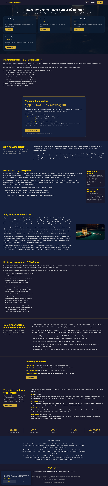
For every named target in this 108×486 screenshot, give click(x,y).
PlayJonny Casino (15, 2)
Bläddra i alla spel (10, 405)
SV (87, 2)
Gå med (100, 2)
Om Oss (73, 471)
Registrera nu (10, 47)
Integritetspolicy (37, 471)
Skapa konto (31, 377)
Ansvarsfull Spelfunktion (62, 471)
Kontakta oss (44, 29)
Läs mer (9, 29)
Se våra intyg (78, 29)
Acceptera (9, 481)
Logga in (93, 2)
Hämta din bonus (32, 130)
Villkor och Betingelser (49, 471)
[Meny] (6, 2)
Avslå (23, 481)
